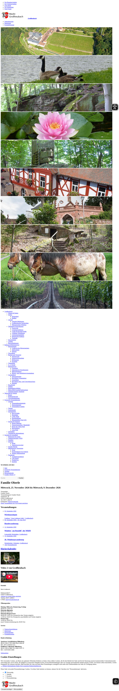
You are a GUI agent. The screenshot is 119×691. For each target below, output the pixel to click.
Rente (13, 443)
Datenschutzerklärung (10, 629)
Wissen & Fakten (13, 313)
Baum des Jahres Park (18, 426)
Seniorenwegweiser (17, 445)
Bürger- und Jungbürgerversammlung (23, 373)
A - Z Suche (11, 365)
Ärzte (13, 450)
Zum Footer (7, 9)
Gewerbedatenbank (14, 398)
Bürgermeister (12, 346)
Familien (10, 440)
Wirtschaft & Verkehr (10, 393)
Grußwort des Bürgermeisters (20, 348)
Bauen (10, 395)
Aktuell (10, 320)
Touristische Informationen (16, 433)
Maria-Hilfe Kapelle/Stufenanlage (18, 390)
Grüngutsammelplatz (18, 335)
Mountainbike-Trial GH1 (19, 420)
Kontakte (14, 361)
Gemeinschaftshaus (17, 330)
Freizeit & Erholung (14, 421)
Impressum (7, 23)
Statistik (9, 674)
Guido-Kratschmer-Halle (19, 331)
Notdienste (11, 455)
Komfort (9, 676)
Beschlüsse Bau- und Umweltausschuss (23, 381)
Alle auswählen (18, 689)
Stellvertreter (15, 350)
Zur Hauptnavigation (10, 2)
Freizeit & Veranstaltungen (12, 400)
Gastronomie (12, 410)
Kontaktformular (9, 25)
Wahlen (10, 386)
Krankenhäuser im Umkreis (20, 451)
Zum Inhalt (7, 5)
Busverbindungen (13, 343)
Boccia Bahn (16, 413)
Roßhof (14, 318)
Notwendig (10, 672)
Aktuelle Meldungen (18, 321)
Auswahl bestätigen (6, 689)
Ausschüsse (15, 380)
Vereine (10, 408)
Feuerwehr (15, 328)
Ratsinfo (14, 383)
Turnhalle (14, 338)
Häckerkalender (16, 405)
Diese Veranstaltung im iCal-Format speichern (14, 503)
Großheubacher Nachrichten (20, 323)
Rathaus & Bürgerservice (11, 345)
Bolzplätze (15, 415)
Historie (14, 351)
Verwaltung (11, 353)
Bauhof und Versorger (14, 355)
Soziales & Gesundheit (11, 435)
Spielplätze (11, 431)
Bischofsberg (16, 428)
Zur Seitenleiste (9, 7)
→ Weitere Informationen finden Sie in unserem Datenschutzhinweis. (21, 666)
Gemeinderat (12, 375)
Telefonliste (11, 363)
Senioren (10, 441)
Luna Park (15, 430)
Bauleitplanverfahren (14, 388)
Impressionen (12, 340)
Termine (10, 401)
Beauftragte (11, 385)
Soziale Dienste (12, 446)
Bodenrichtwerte (13, 396)
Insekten (14, 461)
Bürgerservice (12, 366)
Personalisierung (11, 678)
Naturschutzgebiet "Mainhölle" (21, 425)
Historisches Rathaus (18, 336)
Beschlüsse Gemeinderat (19, 378)
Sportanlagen (12, 411)
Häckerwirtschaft (13, 501)
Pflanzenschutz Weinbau (19, 325)
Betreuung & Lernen (14, 436)
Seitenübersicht (8, 21)
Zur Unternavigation (10, 4)
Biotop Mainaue (16, 423)
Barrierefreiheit (8, 632)
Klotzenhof (15, 316)
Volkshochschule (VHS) (15, 438)
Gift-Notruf (15, 458)
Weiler (10, 315)
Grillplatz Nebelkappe (18, 333)
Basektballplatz (16, 418)
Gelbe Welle (15, 416)
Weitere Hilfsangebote (18, 453)
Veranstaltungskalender (18, 403)
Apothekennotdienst (18, 456)
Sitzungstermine (16, 376)
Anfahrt (10, 341)
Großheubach (8, 311)
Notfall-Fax (15, 460)
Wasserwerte (15, 356)
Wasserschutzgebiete (18, 358)
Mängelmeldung (16, 371)
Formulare (15, 368)
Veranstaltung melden (18, 406)
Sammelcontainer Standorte (16, 391)
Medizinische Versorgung (15, 448)
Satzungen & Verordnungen (20, 370)
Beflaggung (15, 360)
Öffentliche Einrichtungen (15, 326)
